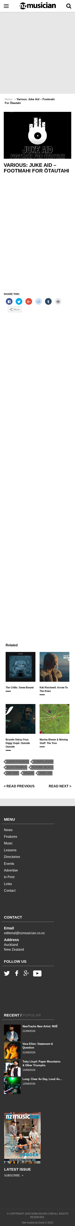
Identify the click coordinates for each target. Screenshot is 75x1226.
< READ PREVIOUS (19, 786)
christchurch (17, 761)
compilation (43, 761)
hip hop (12, 773)
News (8, 830)
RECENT (11, 1015)
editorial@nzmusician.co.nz (24, 933)
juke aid (45, 773)
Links (8, 884)
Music (8, 843)
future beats (42, 767)
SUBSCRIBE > (13, 1175)
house (29, 773)
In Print (9, 877)
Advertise (11, 870)
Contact (9, 890)
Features (10, 836)
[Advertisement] (37, 53)
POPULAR (31, 1015)
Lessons (10, 850)
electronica (16, 767)
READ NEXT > (60, 786)
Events (9, 863)
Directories (12, 857)
